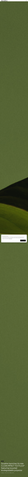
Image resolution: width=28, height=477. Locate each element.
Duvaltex (3, 472)
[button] (26, 0)
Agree (23, 240)
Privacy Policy (10, 238)
